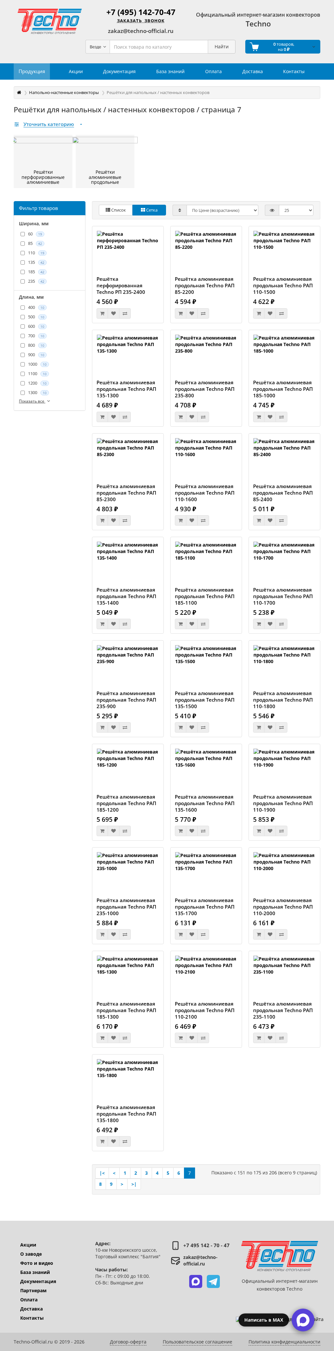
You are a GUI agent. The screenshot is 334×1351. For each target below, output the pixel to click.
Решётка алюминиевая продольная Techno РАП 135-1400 (126, 596)
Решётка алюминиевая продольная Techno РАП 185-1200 (126, 803)
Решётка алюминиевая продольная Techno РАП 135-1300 (126, 389)
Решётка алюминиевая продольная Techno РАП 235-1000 (126, 906)
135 (36, 262)
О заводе (31, 1254)
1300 (37, 392)
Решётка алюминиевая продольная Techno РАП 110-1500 (283, 285)
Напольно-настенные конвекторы (64, 92)
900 (36, 355)
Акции (28, 1245)
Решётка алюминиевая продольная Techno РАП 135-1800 (126, 1113)
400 (36, 307)
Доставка (31, 1309)
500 (36, 317)
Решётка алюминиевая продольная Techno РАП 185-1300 (126, 1010)
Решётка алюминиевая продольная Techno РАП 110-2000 (283, 906)
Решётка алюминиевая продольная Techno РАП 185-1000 (283, 389)
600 (36, 326)
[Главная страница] (19, 92)
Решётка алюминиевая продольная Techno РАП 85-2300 (126, 492)
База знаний (35, 1272)
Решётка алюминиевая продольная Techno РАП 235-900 (126, 699)
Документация (38, 1281)
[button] (195, 1281)
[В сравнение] (125, 313)
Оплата (29, 1299)
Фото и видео (36, 1263)
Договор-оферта (128, 1342)
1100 (37, 373)
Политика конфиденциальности (284, 1342)
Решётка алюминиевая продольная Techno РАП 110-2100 (205, 1010)
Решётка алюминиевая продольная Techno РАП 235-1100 (283, 1010)
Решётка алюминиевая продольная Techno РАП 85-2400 (283, 492)
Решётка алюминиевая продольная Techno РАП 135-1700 (205, 906)
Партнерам (33, 1290)
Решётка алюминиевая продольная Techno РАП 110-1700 (283, 596)
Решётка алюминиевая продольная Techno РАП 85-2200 (205, 285)
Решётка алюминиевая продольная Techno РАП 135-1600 (205, 803)
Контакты (32, 1318)
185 (36, 272)
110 (36, 253)
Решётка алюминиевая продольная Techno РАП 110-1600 (205, 492)
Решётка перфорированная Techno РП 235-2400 (121, 285)
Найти (222, 46)
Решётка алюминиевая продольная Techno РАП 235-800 (205, 389)
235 (36, 281)
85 (35, 243)
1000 (37, 364)
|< (102, 1173)
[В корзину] (102, 313)
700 (36, 336)
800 (36, 345)
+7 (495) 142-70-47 (140, 12)
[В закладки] (113, 313)
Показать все (32, 401)
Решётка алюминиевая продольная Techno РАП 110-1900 (283, 803)
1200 (37, 383)
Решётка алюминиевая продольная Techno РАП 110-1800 (283, 699)
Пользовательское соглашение (197, 1342)
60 (35, 234)
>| (134, 1184)
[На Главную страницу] (49, 21)
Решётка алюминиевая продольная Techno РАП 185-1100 (205, 596)
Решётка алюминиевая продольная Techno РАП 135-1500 (205, 699)
